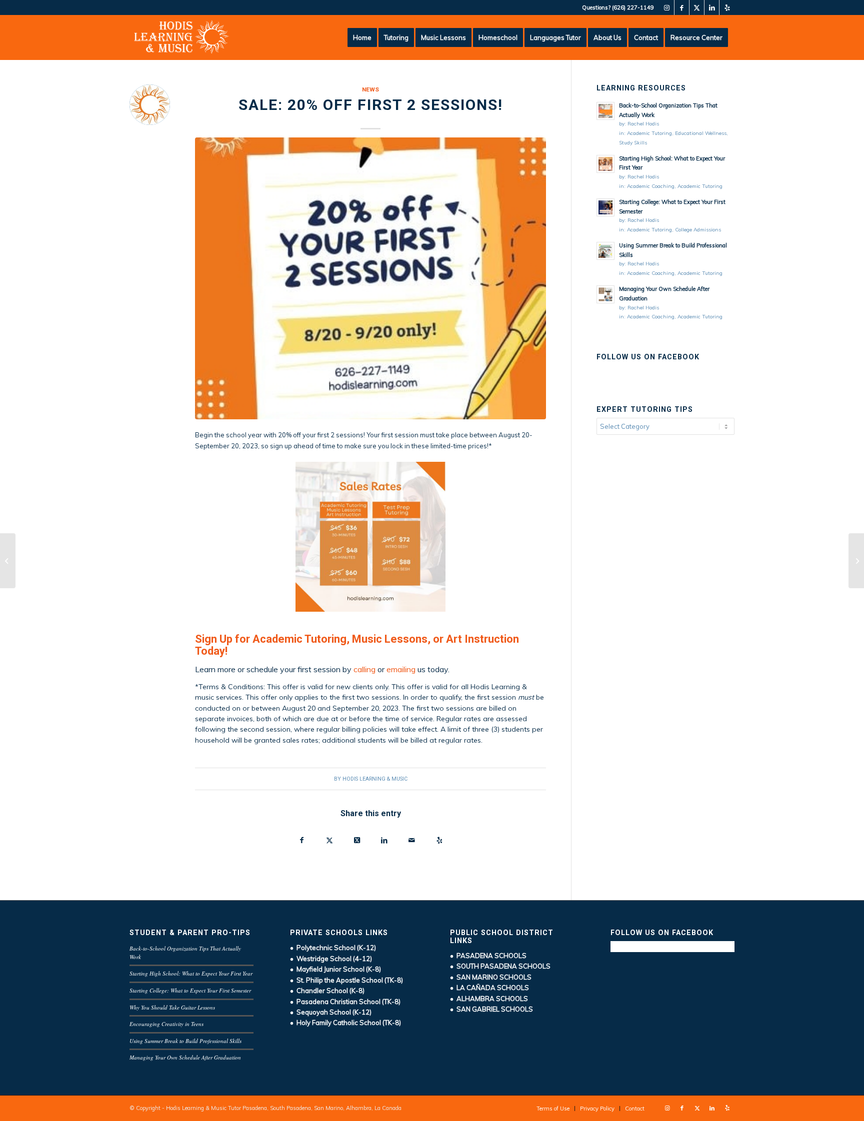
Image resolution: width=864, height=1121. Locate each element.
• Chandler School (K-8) (327, 991)
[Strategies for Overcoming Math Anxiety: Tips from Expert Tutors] (8, 560)
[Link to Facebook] (681, 7)
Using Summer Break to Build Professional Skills (186, 1041)
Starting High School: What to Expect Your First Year (191, 973)
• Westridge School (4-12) (331, 959)
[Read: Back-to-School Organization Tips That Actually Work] (605, 111)
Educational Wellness (700, 133)
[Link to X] (697, 7)
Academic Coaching (650, 186)
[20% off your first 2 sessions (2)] (370, 278)
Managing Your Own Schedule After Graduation (185, 1057)
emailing (401, 669)
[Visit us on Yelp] (439, 841)
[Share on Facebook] (302, 841)
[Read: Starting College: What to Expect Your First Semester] (605, 207)
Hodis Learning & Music (375, 779)
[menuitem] (362, 37)
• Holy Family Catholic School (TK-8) (345, 1023)
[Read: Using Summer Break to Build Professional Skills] (605, 251)
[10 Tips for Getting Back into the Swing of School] (856, 560)
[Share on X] (329, 841)
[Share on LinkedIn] (384, 841)
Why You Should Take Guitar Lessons (172, 1007)
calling (365, 669)
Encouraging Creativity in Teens (167, 1024)
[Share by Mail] (412, 841)
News (370, 89)
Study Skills (633, 142)
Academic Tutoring (649, 133)
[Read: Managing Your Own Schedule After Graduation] (605, 294)
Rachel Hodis (643, 123)
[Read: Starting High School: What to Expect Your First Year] (605, 164)
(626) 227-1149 (633, 7)
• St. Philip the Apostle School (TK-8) (346, 980)
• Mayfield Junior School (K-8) (335, 969)
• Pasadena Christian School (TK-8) (345, 1002)
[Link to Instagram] (667, 7)
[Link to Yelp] (727, 7)
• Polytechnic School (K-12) (333, 948)
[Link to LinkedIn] (711, 7)
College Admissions (698, 229)
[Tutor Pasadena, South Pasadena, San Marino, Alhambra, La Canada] (182, 37)
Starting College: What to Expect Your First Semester (190, 990)
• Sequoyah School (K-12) (331, 1012)
